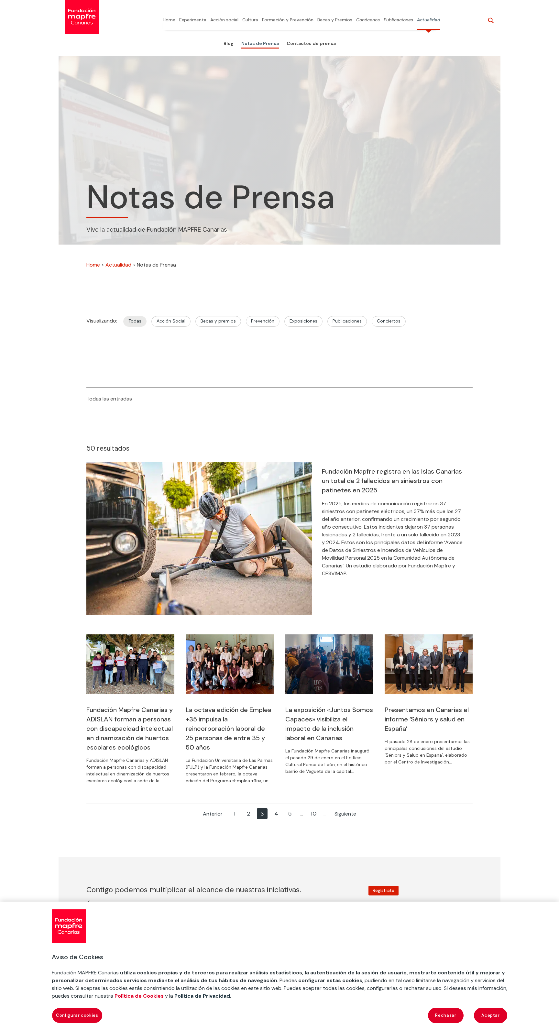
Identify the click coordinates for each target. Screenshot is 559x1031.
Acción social (224, 20)
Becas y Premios (334, 20)
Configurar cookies (77, 1015)
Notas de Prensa (260, 43)
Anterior (213, 813)
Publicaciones (398, 20)
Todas (134, 321)
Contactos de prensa (311, 43)
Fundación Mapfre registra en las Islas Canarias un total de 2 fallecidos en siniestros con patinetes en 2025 (392, 480)
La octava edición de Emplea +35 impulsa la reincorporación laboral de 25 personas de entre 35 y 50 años (228, 728)
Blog (229, 43)
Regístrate (383, 890)
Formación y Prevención (287, 20)
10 (313, 813)
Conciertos (388, 321)
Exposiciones (303, 321)
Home (169, 20)
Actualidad (428, 20)
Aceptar (490, 1015)
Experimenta (192, 20)
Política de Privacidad (202, 996)
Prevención (262, 321)
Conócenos (368, 20)
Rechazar (445, 1015)
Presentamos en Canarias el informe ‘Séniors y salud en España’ (427, 719)
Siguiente (345, 813)
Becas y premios (218, 321)
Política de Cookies (139, 996)
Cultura (250, 20)
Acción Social (171, 321)
